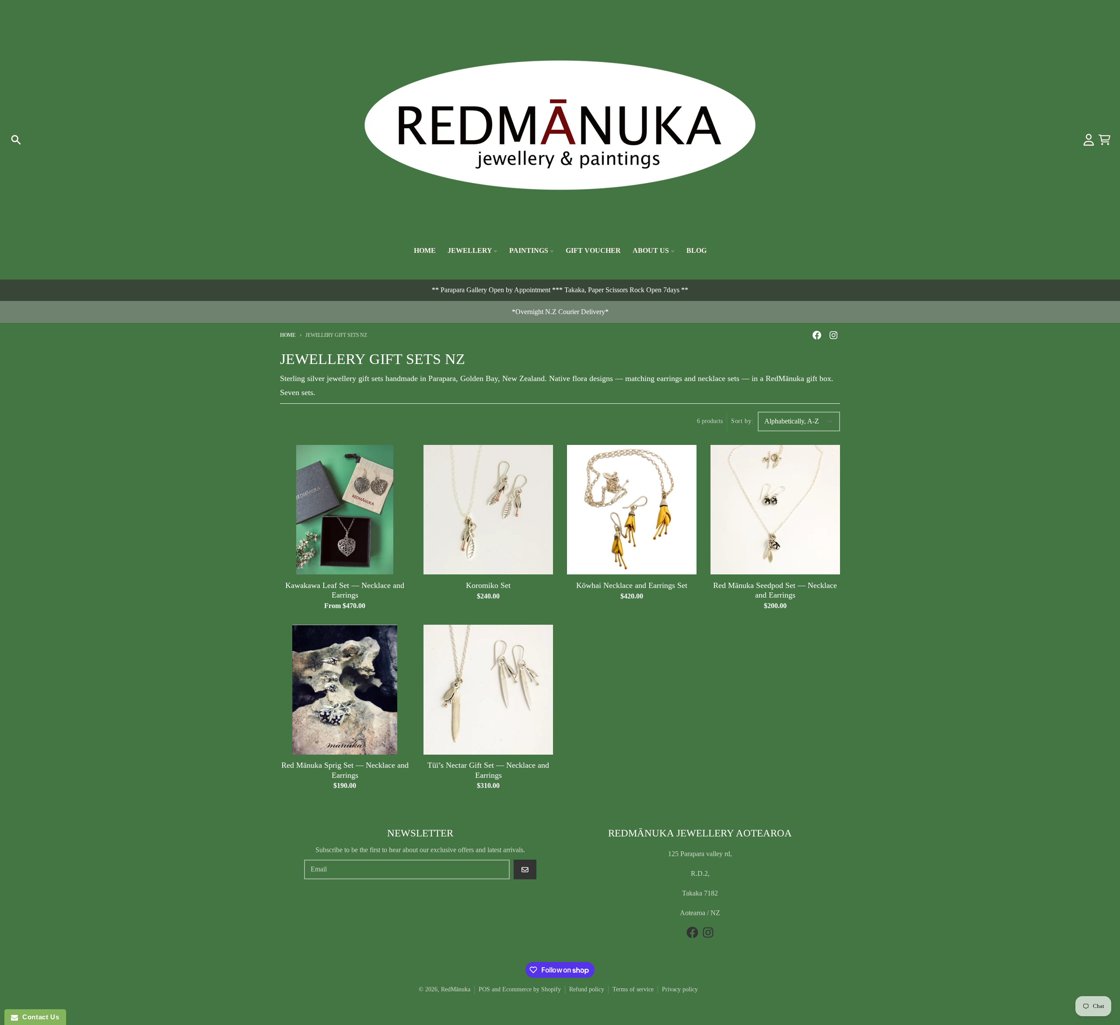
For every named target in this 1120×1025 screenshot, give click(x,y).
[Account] (1089, 140)
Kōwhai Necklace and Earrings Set (631, 585)
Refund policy (586, 989)
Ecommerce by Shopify (531, 989)
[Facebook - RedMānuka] (817, 335)
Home (288, 335)
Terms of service (633, 989)
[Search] (16, 140)
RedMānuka (455, 989)
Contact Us (38, 1017)
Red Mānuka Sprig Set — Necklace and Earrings (345, 770)
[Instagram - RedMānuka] (833, 335)
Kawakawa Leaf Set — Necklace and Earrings (344, 590)
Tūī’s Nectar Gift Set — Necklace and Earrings (488, 770)
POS (484, 989)
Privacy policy (680, 989)
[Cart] (1104, 140)
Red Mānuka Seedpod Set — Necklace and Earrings (775, 590)
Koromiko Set (488, 585)
